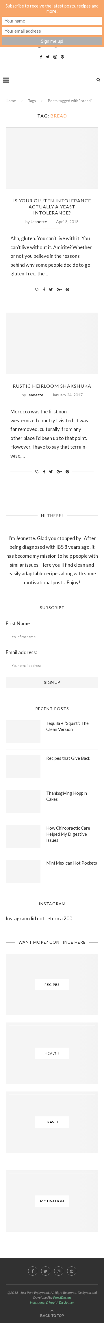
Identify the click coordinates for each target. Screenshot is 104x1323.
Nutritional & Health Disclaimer (52, 1302)
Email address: (21, 652)
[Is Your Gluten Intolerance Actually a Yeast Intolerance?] (52, 158)
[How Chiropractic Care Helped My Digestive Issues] (23, 836)
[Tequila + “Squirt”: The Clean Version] (23, 731)
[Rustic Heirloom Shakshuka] (52, 343)
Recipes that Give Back (68, 758)
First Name (18, 623)
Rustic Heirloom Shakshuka (52, 386)
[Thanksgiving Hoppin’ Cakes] (23, 801)
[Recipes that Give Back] (23, 766)
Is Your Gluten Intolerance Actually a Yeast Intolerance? (52, 206)
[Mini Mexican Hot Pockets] (23, 871)
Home (11, 100)
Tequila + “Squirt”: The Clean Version (67, 726)
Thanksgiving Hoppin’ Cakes (67, 796)
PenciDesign (62, 1297)
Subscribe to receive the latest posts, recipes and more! (52, 8)
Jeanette (39, 221)
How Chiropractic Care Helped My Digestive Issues (68, 834)
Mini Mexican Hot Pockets (71, 862)
